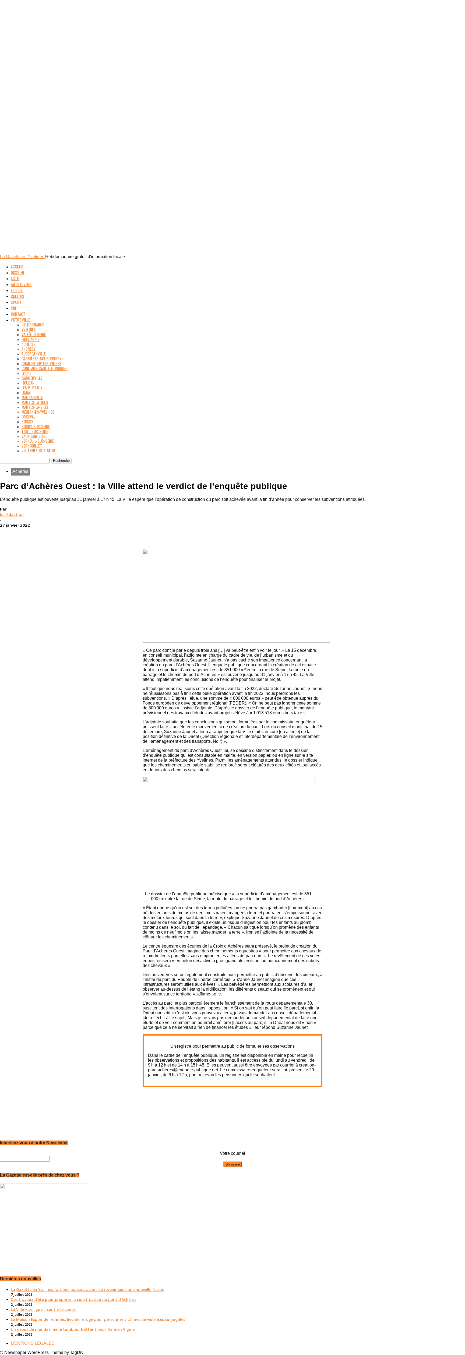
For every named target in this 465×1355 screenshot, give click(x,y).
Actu (15, 278)
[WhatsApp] (251, 533)
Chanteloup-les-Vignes (41, 363)
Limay (26, 392)
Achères (29, 344)
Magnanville (32, 397)
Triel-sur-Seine (35, 431)
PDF (14, 308)
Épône (26, 373)
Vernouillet (32, 446)
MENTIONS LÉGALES (33, 1343)
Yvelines (29, 329)
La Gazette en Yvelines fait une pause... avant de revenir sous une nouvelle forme (87, 1289)
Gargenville (32, 378)
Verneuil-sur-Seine (38, 441)
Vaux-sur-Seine (34, 436)
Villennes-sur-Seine (38, 450)
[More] (271, 533)
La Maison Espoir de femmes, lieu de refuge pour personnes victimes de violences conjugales (98, 1319)
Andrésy (29, 349)
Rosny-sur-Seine (36, 426)
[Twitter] (213, 533)
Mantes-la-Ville (35, 407)
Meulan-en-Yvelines (38, 412)
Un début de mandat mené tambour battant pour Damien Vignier (73, 1329)
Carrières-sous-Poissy (41, 358)
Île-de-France (33, 325)
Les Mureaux (32, 387)
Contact (18, 314)
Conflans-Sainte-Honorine (44, 368)
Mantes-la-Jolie (35, 402)
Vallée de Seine (34, 334)
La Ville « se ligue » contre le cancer (44, 1309)
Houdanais (31, 339)
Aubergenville (34, 354)
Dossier (17, 272)
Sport (16, 302)
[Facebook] (193, 533)
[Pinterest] (232, 533)
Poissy (27, 421)
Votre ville (20, 320)
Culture (17, 296)
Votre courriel (232, 1153)
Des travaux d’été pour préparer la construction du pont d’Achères (73, 1299)
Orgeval (28, 417)
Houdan (28, 383)
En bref (17, 290)
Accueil (17, 266)
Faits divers (21, 284)
